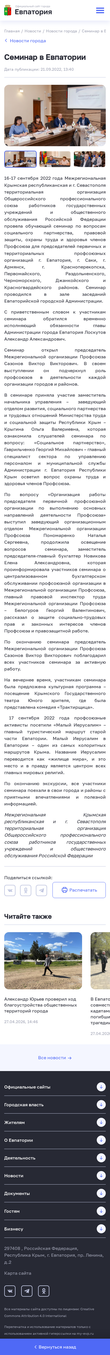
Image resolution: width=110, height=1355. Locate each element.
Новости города (28, 40)
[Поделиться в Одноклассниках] (25, 891)
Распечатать (83, 890)
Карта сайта (17, 1273)
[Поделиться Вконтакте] (10, 891)
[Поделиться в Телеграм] (41, 891)
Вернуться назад (57, 1347)
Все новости (52, 1057)
